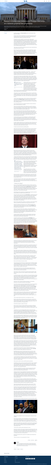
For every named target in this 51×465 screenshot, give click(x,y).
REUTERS (5, 29)
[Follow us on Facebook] (26, 458)
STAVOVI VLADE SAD (17, 462)
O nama (5, 458)
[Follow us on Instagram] (29, 458)
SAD (15, 459)
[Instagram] (47, 1)
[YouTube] (44, 1)
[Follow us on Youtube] (31, 458)
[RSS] (32, 458)
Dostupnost (5, 462)
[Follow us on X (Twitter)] (27, 458)
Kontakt (5, 459)
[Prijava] (34, 458)
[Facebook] (49, 1)
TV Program (16, 458)
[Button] (5, 33)
